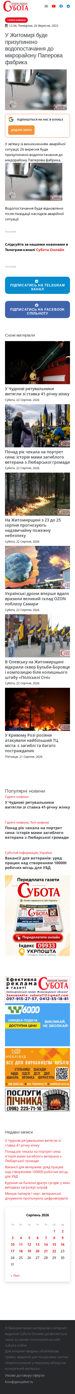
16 (62, 1244)
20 (37, 1251)
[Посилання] (15, 6)
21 (46, 1251)
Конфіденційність (19, 1382)
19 (29, 1251)
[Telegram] (68, 6)
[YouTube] (53, 6)
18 (21, 1251)
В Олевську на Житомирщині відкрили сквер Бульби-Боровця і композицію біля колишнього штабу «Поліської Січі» (37, 669)
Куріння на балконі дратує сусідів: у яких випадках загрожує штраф (37, 1185)
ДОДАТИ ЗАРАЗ (21, 130)
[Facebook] (61, 6)
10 (12, 1244)
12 (29, 1244)
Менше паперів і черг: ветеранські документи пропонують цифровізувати (36, 1195)
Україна (45, 852)
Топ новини (39, 822)
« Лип (15, 1275)
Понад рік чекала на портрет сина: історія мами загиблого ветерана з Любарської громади (37, 457)
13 (37, 1244)
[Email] (46, 6)
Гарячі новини (17, 796)
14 (46, 1244)
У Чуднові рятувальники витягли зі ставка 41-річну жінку (37, 391)
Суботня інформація (21, 852)
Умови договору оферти (24, 1375)
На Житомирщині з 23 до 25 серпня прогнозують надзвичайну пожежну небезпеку (33, 527)
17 (12, 1251)
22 (54, 1251)
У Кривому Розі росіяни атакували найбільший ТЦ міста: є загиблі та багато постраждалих (31, 742)
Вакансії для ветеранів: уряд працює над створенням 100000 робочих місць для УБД (35, 863)
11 (21, 1244)
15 (54, 1244)
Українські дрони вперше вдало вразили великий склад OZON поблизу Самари (37, 599)
